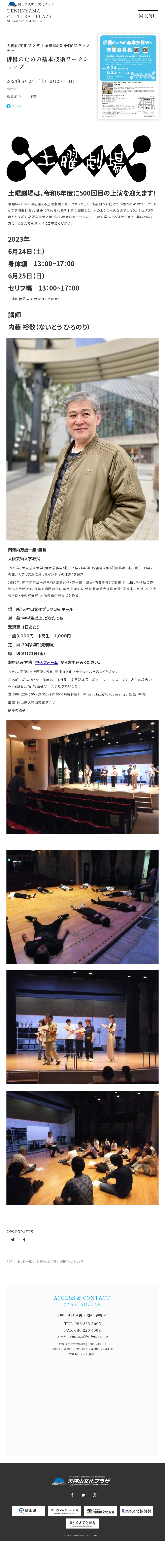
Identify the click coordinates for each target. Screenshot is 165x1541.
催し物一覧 (24, 1262)
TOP (9, 1262)
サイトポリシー (96, 1535)
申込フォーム (46, 662)
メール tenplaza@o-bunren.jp (82, 1336)
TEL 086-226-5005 (82, 1323)
